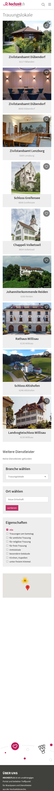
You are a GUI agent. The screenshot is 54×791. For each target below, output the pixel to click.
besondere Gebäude (19, 553)
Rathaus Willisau (27, 339)
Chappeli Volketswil (27, 245)
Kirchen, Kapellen (18, 557)
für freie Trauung (18, 545)
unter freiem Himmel (20, 561)
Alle (11, 529)
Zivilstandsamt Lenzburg (27, 151)
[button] (27, 588)
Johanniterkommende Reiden (27, 292)
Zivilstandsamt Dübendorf (27, 57)
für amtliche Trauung (20, 537)
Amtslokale (15, 549)
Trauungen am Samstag (21, 533)
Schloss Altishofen (27, 386)
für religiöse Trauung (20, 541)
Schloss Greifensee (27, 198)
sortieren (12, 507)
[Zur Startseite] (14, 4)
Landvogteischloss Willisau (27, 433)
